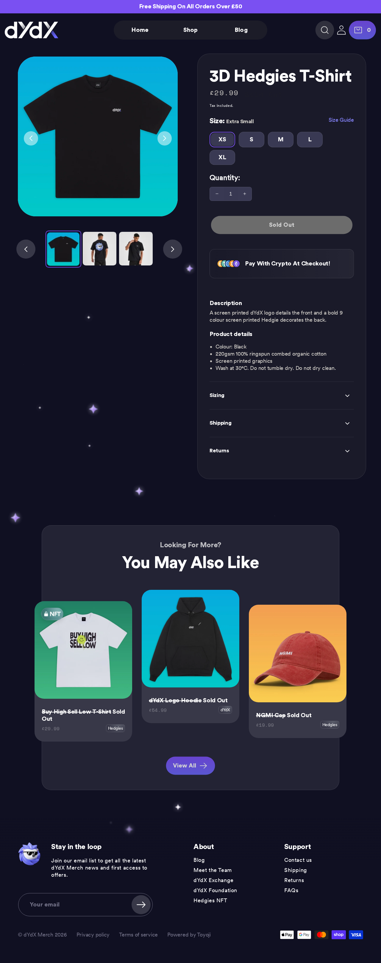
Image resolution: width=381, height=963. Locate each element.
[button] (325, 30)
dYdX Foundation (215, 890)
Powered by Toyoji (189, 934)
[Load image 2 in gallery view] (100, 248)
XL (222, 157)
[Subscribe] (141, 904)
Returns (294, 880)
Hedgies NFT (210, 900)
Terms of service (138, 934)
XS (222, 140)
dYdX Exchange (213, 880)
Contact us (298, 860)
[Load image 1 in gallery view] (63, 249)
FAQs (291, 890)
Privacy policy (93, 934)
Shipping (295, 870)
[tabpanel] (98, 136)
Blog (199, 860)
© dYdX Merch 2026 (42, 934)
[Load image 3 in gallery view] (136, 248)
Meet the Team (212, 870)
